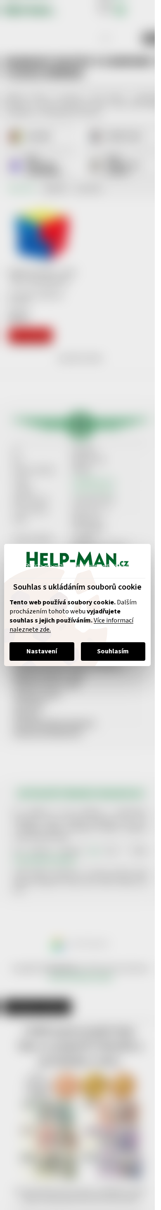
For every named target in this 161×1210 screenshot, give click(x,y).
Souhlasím (113, 651)
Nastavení (41, 651)
